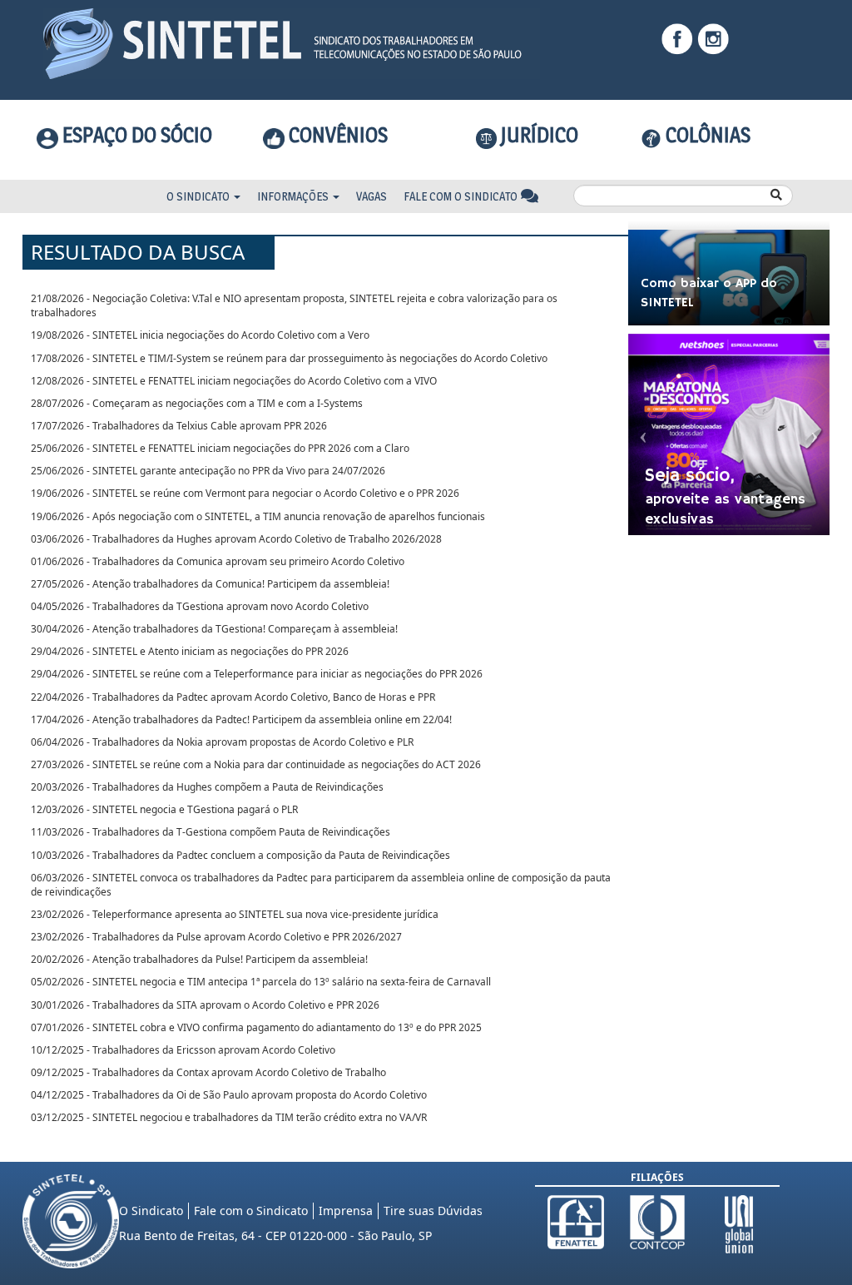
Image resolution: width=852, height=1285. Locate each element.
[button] (643, 435)
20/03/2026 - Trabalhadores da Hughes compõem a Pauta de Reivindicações (207, 787)
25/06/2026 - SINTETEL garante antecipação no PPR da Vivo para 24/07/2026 (208, 471)
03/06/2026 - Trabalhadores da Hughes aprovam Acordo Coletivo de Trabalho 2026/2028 (236, 539)
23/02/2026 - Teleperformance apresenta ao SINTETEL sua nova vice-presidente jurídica (234, 914)
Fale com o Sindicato (462, 196)
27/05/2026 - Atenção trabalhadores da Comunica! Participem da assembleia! (210, 584)
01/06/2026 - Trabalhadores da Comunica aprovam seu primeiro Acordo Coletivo (217, 561)
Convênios (336, 134)
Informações (294, 196)
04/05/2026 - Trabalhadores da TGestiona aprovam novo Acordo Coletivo (200, 606)
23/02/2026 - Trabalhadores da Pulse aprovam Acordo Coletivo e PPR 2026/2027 (216, 937)
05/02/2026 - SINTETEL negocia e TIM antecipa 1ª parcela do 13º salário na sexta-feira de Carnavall (261, 982)
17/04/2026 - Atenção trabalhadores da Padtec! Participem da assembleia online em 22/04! (241, 719)
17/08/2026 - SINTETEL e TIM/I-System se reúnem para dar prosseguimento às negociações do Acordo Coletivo (289, 358)
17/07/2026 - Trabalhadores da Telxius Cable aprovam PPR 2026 (179, 426)
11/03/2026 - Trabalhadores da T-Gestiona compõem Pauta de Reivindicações (210, 832)
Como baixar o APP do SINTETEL (709, 293)
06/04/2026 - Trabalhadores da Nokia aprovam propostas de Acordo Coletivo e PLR (222, 742)
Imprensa (346, 1210)
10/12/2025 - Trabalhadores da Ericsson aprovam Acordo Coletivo (183, 1050)
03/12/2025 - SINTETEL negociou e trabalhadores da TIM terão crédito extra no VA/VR (229, 1117)
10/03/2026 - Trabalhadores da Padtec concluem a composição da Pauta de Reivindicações (240, 855)
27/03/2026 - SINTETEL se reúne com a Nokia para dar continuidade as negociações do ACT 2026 (256, 764)
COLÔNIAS (705, 134)
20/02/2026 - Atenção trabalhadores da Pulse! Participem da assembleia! (199, 959)
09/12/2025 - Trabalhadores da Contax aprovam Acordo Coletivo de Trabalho (208, 1072)
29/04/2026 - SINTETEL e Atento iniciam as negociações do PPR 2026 (190, 651)
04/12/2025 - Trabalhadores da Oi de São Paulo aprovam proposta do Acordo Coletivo (229, 1095)
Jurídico (537, 134)
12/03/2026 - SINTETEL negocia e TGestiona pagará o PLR (164, 809)
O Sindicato (199, 196)
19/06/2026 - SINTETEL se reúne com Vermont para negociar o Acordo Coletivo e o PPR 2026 (245, 493)
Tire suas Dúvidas (433, 1210)
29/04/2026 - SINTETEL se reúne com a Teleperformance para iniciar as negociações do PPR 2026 (257, 674)
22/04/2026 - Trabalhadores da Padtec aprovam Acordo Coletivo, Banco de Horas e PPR (233, 697)
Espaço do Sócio (135, 134)
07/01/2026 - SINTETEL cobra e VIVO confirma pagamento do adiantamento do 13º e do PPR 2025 (256, 1027)
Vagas (371, 196)
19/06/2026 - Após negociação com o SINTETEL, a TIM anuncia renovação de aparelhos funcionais (258, 516)
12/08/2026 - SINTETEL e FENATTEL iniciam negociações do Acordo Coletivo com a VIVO (234, 381)
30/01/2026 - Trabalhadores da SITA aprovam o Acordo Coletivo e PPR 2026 (205, 1005)
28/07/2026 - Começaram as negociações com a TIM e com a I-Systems (197, 403)
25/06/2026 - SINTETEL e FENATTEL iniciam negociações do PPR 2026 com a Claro (220, 448)
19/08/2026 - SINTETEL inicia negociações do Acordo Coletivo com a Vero (200, 335)
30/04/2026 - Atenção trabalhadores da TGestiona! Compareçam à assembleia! (214, 629)
